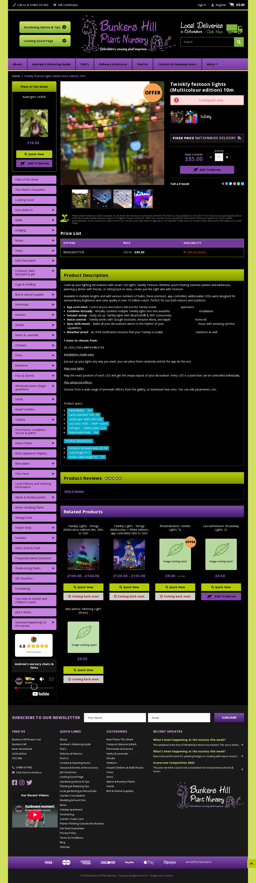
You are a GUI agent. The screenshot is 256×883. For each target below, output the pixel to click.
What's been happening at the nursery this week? (189, 740)
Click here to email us (29, 772)
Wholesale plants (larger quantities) (30, 387)
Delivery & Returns (71, 753)
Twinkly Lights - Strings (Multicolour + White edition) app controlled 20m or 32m (129, 529)
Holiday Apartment (71, 809)
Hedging (20, 230)
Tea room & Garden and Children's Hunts (31, 600)
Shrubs (19, 325)
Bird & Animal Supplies (120, 791)
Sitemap (65, 847)
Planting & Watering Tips (74, 786)
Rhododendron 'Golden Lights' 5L (175, 527)
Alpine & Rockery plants (30, 497)
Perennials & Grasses (119, 749)
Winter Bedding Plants (29, 507)
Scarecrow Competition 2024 (173, 763)
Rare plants (22, 463)
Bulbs (18, 220)
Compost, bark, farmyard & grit (25, 272)
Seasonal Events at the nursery (79, 767)
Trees (19, 250)
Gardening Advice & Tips (74, 781)
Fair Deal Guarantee (72, 828)
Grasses (20, 315)
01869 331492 (24, 767)
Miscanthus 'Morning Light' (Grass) (83, 610)
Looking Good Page (71, 777)
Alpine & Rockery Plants (120, 781)
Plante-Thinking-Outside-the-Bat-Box (82, 823)
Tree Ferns (22, 474)
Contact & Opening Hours (75, 763)
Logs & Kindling (25, 284)
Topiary (20, 419)
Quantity (219, 150)
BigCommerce (140, 875)
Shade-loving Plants (28, 568)
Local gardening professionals (78, 791)
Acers (109, 777)
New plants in (24, 210)
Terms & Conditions (71, 837)
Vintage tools (23, 517)
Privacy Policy (68, 833)
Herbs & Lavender (27, 335)
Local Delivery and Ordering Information (33, 485)
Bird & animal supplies (29, 294)
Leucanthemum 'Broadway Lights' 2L (221, 527)
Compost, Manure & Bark (121, 744)
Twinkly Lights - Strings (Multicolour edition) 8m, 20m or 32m (83, 529)
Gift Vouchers (24, 578)
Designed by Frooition (161, 875)
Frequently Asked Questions (33, 558)
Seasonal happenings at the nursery (30, 624)
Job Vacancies (68, 772)
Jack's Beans (23, 612)
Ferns (18, 355)
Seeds (19, 399)
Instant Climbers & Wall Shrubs (125, 767)
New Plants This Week (119, 739)
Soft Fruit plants (25, 260)
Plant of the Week (26, 179)
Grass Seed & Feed (27, 548)
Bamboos (21, 365)
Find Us (64, 758)
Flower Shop (23, 527)
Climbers (20, 345)
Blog (62, 842)
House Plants (23, 443)
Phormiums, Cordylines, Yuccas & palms (30, 431)
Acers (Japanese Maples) (31, 453)
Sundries (20, 538)
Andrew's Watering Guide (75, 744)
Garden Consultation (72, 795)
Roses (19, 240)
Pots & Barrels (24, 375)
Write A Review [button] (74, 491)
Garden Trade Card (71, 819)
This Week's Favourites (30, 190)
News (63, 805)
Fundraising (22, 588)
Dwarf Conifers (25, 409)
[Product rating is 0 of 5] (113, 478)
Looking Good (24, 200)
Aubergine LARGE (34, 97)
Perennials (22, 304)
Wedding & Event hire (73, 800)
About (63, 739)
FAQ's (63, 749)
